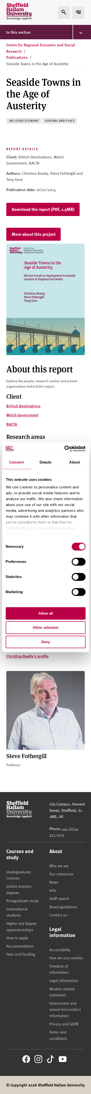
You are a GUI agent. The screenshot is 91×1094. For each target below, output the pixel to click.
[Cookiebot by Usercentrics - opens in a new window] (64, 448)
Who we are (58, 865)
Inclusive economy (24, 121)
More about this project (34, 234)
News (53, 882)
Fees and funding (20, 954)
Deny (45, 642)
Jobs (53, 890)
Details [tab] (45, 462)
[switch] (78, 562)
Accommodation (20, 946)
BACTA (11, 424)
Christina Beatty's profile (27, 656)
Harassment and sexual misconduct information (65, 1009)
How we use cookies (66, 957)
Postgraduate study (22, 900)
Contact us (58, 914)
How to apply (17, 937)
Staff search (59, 898)
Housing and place (59, 121)
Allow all (45, 613)
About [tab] (74, 462)
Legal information (63, 980)
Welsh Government (22, 415)
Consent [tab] (16, 462)
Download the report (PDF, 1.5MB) (43, 209)
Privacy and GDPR (64, 1023)
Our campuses (61, 873)
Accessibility (59, 949)
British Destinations (23, 406)
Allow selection (45, 628)
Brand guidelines (63, 906)
